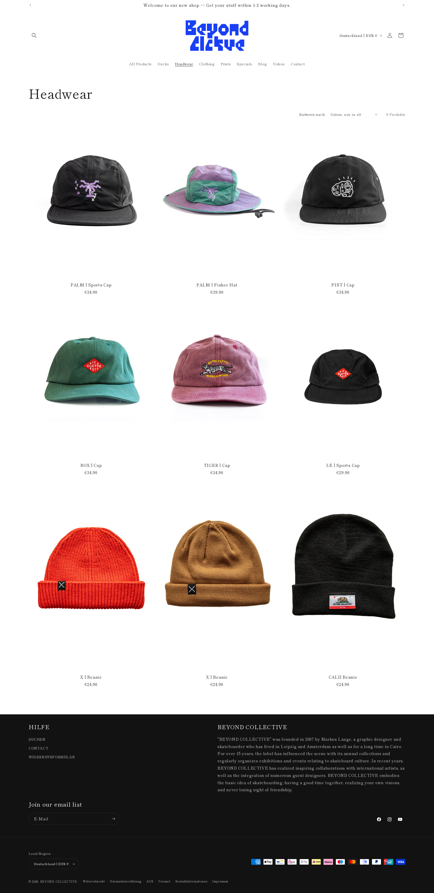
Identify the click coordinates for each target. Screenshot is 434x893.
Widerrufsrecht (94, 881)
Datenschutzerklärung (125, 881)
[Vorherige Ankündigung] (30, 5)
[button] (34, 35)
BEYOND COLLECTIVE (58, 881)
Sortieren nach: (312, 114)
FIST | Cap (343, 284)
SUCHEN (37, 739)
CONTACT (38, 748)
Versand (164, 881)
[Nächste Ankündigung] (403, 5)
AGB (149, 881)
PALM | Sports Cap (91, 284)
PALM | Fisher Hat (217, 284)
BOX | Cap (91, 465)
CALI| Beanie (343, 677)
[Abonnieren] (113, 819)
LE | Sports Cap (343, 465)
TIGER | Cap (217, 465)
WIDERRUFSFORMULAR (52, 756)
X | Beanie (91, 677)
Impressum (220, 881)
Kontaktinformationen (191, 881)
